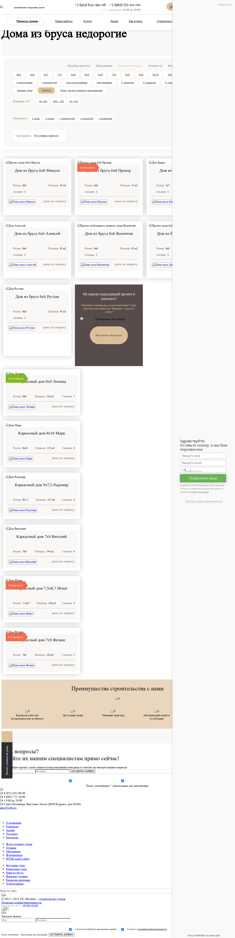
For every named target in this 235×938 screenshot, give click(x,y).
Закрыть (223, 4)
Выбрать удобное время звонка (204, 501)
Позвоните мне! (203, 478)
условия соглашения (199, 492)
